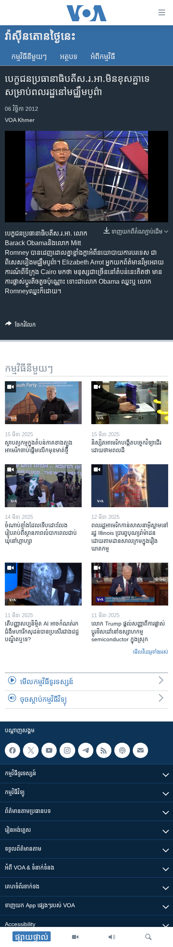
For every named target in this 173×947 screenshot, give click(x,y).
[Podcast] (122, 750)
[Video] (75, 937)
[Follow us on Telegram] (85, 750)
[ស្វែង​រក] (148, 937)
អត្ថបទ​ (69, 57)
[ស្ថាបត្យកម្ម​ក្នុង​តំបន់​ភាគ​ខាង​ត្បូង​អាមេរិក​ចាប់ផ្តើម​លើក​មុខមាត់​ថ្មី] (43, 402)
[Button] (20, 326)
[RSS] (103, 750)
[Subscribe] (140, 750)
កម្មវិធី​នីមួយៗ (29, 57)
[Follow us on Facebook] (12, 750)
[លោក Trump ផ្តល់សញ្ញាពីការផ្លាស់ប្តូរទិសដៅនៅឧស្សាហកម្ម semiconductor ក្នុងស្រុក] (129, 584)
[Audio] (112, 937)
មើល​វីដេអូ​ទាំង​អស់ (150, 652)
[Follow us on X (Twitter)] (30, 750)
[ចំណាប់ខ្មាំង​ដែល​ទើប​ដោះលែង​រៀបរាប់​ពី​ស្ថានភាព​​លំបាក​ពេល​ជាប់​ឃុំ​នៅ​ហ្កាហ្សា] (43, 485)
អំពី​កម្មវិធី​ (103, 57)
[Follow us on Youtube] (49, 750)
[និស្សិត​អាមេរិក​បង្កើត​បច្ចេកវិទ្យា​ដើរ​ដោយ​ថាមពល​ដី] (129, 402)
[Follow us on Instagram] (67, 750)
